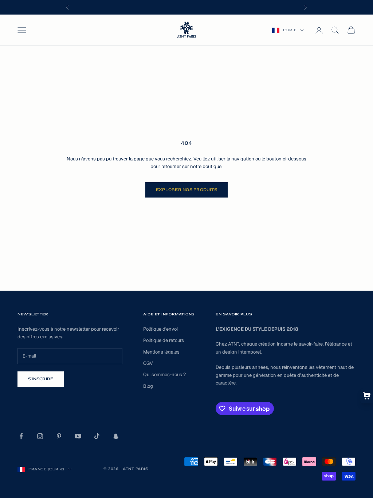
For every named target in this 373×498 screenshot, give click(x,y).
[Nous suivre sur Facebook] (21, 436)
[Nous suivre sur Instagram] (40, 436)
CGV (148, 363)
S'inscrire (40, 379)
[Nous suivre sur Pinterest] (59, 436)
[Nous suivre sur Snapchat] (115, 436)
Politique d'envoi (160, 329)
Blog (148, 386)
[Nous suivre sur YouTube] (78, 436)
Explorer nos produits (186, 189)
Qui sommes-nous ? (164, 374)
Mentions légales (161, 352)
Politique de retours (163, 340)
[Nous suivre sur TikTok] (97, 436)
